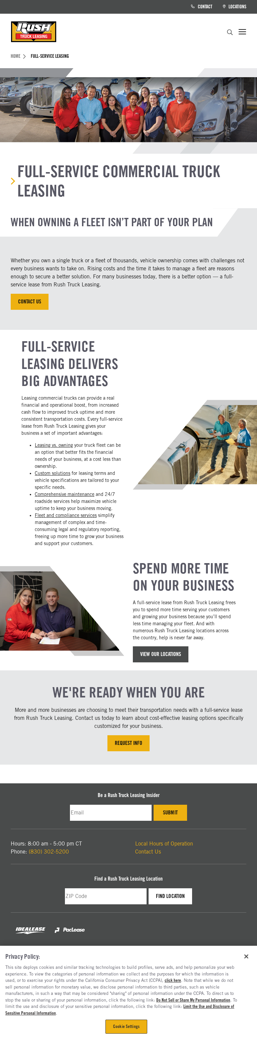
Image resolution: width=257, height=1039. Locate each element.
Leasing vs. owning (54, 445)
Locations (237, 6)
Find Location (174, 898)
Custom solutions (52, 473)
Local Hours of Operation (164, 843)
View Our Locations (160, 654)
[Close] (246, 956)
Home (15, 56)
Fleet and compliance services (66, 515)
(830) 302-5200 (49, 852)
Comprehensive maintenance (64, 494)
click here (173, 980)
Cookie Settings (126, 1026)
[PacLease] (70, 936)
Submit (175, 814)
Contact (204, 6)
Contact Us (29, 301)
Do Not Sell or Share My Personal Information (193, 1000)
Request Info (128, 743)
